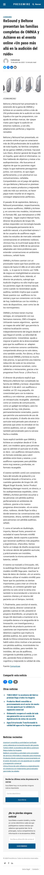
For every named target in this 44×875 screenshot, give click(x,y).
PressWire (21, 4)
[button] (4, 4)
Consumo (7, 17)
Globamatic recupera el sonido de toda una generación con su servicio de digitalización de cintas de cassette (22, 716)
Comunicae (15, 60)
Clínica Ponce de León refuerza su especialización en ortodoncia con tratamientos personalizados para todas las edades (21, 768)
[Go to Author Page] (6, 61)
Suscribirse (22, 800)
